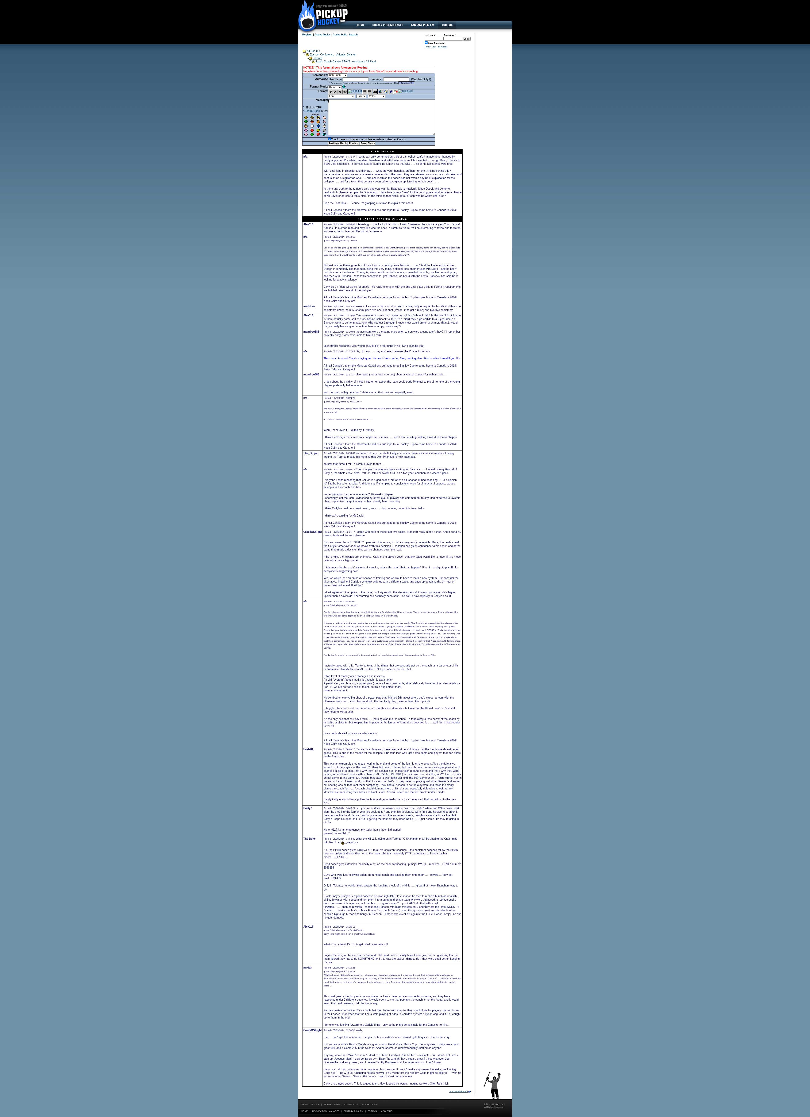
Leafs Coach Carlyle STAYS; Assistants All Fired (346, 61)
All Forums (313, 51)
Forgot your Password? (436, 47)
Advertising (369, 1104)
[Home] (360, 25)
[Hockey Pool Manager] (387, 25)
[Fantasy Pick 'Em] (422, 25)
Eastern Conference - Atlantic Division (333, 54)
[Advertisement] (435, 13)
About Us (386, 1111)
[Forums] (447, 25)
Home (304, 1111)
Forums (372, 1111)
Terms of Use (332, 1104)
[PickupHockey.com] (320, 16)
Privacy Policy (310, 1104)
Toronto (317, 58)
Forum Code (312, 110)
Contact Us (351, 1104)
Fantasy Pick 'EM (353, 1111)
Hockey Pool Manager (325, 1111)
